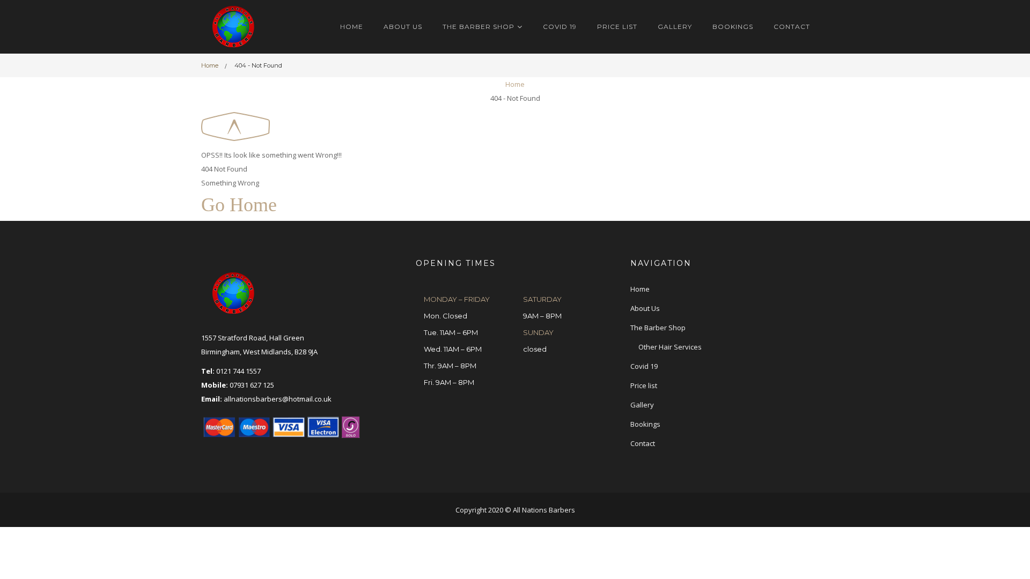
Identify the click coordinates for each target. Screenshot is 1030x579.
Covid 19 (560, 27)
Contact (792, 27)
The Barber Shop (478, 27)
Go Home (239, 205)
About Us (403, 27)
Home (351, 27)
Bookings (732, 27)
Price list (617, 27)
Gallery (675, 27)
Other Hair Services (670, 347)
